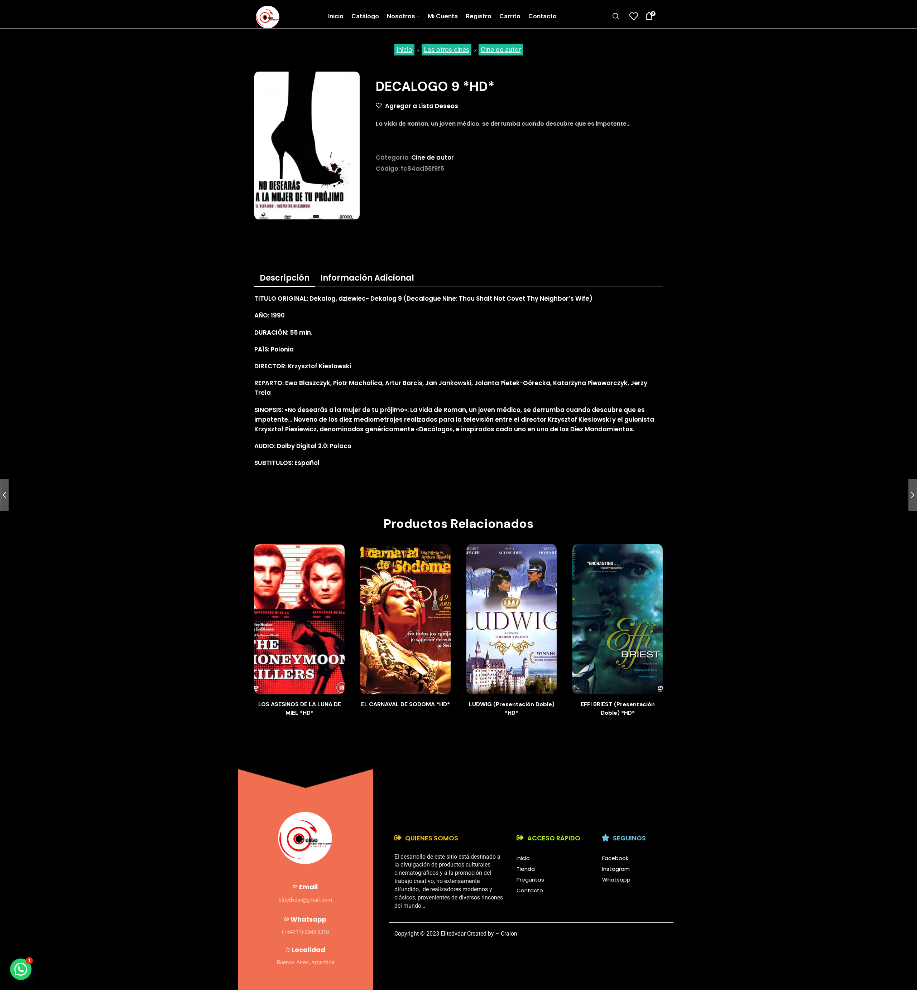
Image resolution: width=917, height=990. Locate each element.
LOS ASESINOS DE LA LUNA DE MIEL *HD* (299, 708)
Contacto (542, 16)
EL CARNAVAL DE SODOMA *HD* (405, 704)
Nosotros (401, 16)
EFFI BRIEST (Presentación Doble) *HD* (618, 708)
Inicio (336, 16)
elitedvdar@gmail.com (305, 900)
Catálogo (365, 16)
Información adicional (367, 277)
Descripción (284, 277)
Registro (478, 16)
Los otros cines (446, 49)
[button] (21, 969)
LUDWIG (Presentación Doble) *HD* (511, 708)
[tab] (284, 278)
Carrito (509, 16)
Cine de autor (501, 49)
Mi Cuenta (443, 16)
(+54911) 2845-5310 (305, 932)
